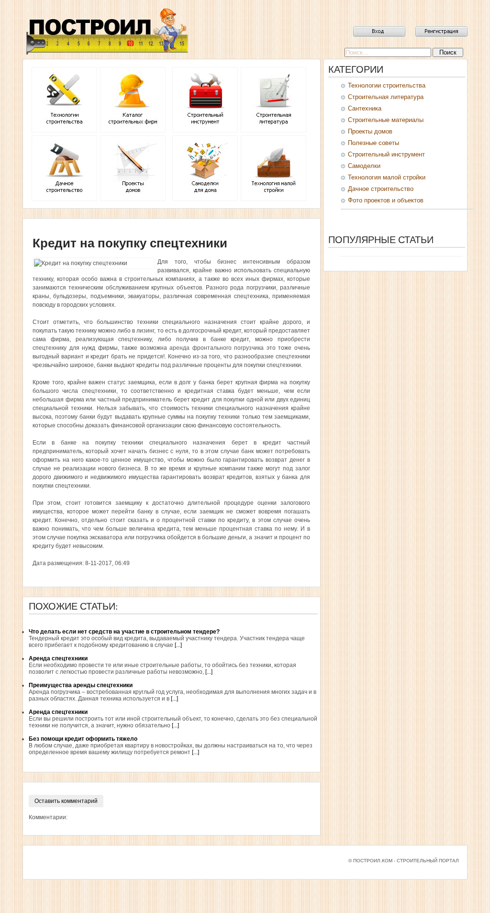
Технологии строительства (386, 85)
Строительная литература (385, 96)
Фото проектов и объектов (385, 200)
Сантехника (364, 108)
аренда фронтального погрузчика (216, 348)
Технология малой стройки (386, 177)
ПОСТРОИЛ (106, 31)
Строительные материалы (385, 119)
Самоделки (364, 165)
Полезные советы (373, 142)
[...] (178, 645)
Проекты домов (370, 131)
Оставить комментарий (66, 801)
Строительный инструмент (386, 154)
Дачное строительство (380, 188)
